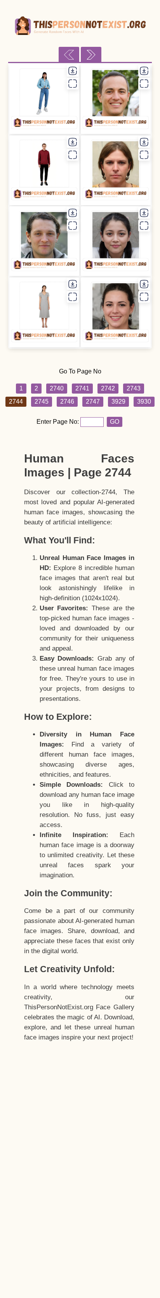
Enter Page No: (58, 421)
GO (114, 421)
